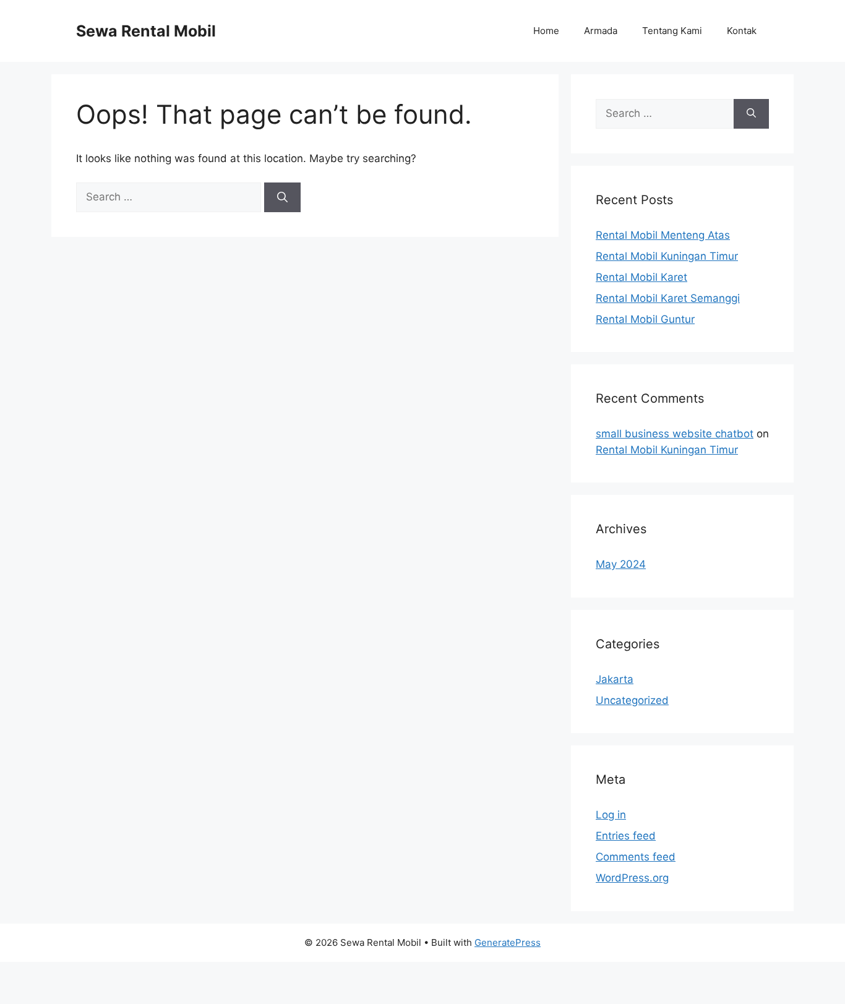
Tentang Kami (672, 30)
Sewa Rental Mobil (146, 31)
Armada (600, 30)
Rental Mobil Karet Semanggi (668, 298)
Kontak (742, 30)
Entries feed (626, 836)
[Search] (282, 197)
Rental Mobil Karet (641, 277)
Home (546, 30)
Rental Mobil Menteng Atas (663, 235)
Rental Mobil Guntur (645, 319)
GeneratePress (507, 942)
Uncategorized (632, 700)
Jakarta (614, 679)
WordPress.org (632, 878)
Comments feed (636, 857)
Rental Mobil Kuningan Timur (667, 256)
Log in (611, 815)
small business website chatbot (674, 433)
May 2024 (621, 564)
